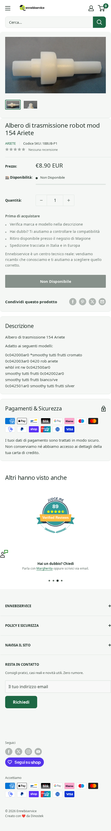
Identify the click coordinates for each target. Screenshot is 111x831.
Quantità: (13, 200)
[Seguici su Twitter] (18, 751)
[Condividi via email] (102, 301)
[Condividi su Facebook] (72, 301)
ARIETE (10, 143)
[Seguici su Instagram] (28, 751)
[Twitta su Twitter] (92, 301)
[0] (101, 8)
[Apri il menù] (7, 8)
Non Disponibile (55, 281)
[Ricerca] (99, 22)
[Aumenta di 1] (68, 200)
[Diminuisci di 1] (41, 200)
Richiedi (21, 702)
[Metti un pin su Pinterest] (82, 301)
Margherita (44, 568)
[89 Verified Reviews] (55, 535)
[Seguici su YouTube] (38, 751)
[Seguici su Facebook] (8, 751)
